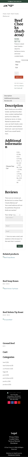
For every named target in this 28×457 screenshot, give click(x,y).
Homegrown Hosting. (14, 455)
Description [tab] (8, 96)
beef (8, 14)
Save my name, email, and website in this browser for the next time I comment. (14, 238)
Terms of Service (14, 441)
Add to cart (19, 77)
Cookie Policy (14, 439)
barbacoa (21, 85)
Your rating (9, 215)
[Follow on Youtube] (19, 402)
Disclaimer (14, 443)
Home (4, 14)
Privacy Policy (14, 437)
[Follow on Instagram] (9, 402)
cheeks (18, 88)
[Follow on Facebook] (12, 402)
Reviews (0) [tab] (8, 101)
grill (21, 88)
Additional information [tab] (11, 98)
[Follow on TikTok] (15, 402)
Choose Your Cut (17, 64)
